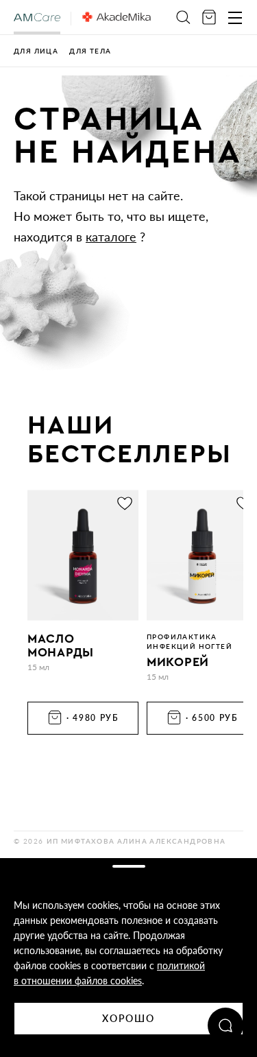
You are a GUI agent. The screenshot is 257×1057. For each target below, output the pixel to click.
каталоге (111, 236)
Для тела (90, 51)
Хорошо (129, 1018)
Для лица (36, 51)
